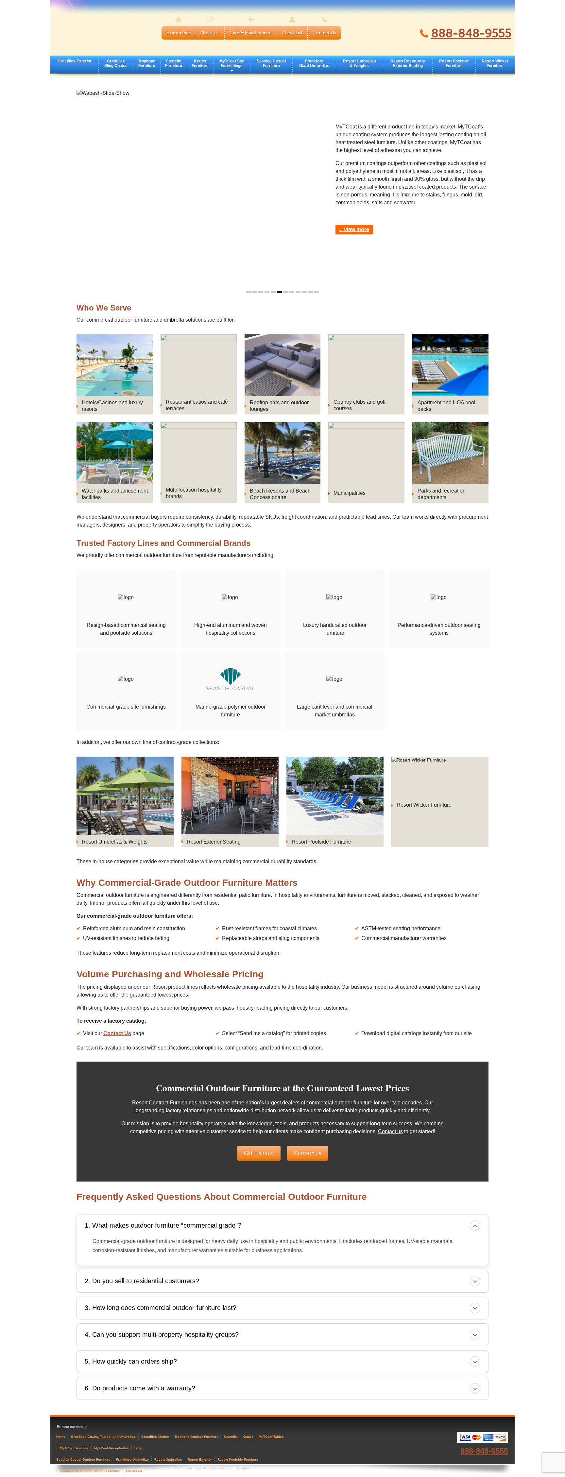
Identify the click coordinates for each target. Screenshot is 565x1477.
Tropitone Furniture (146, 63)
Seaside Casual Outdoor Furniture (83, 1459)
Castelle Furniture (173, 63)
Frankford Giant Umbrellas (314, 63)
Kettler (248, 1436)
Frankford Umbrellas (132, 1459)
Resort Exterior (200, 1459)
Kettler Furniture (200, 63)
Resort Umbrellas (168, 1459)
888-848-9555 (471, 33)
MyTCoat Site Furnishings (231, 63)
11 (310, 292)
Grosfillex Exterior (75, 61)
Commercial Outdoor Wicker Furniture (90, 1471)
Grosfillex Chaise (155, 1436)
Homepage (178, 32)
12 (316, 292)
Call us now (259, 1153)
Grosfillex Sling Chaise (116, 63)
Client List (292, 32)
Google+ (242, 1468)
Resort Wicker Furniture (495, 63)
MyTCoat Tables (271, 1436)
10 (304, 292)
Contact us (390, 1131)
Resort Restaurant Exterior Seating (407, 63)
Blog (138, 1448)
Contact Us (324, 32)
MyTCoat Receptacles (111, 1448)
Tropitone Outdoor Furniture (196, 1436)
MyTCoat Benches (74, 1448)
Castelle (230, 1436)
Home (60, 1436)
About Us (209, 32)
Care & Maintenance (251, 32)
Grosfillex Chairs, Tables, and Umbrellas (103, 1436)
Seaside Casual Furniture (271, 63)
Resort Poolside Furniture (454, 63)
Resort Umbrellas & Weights (359, 63)
